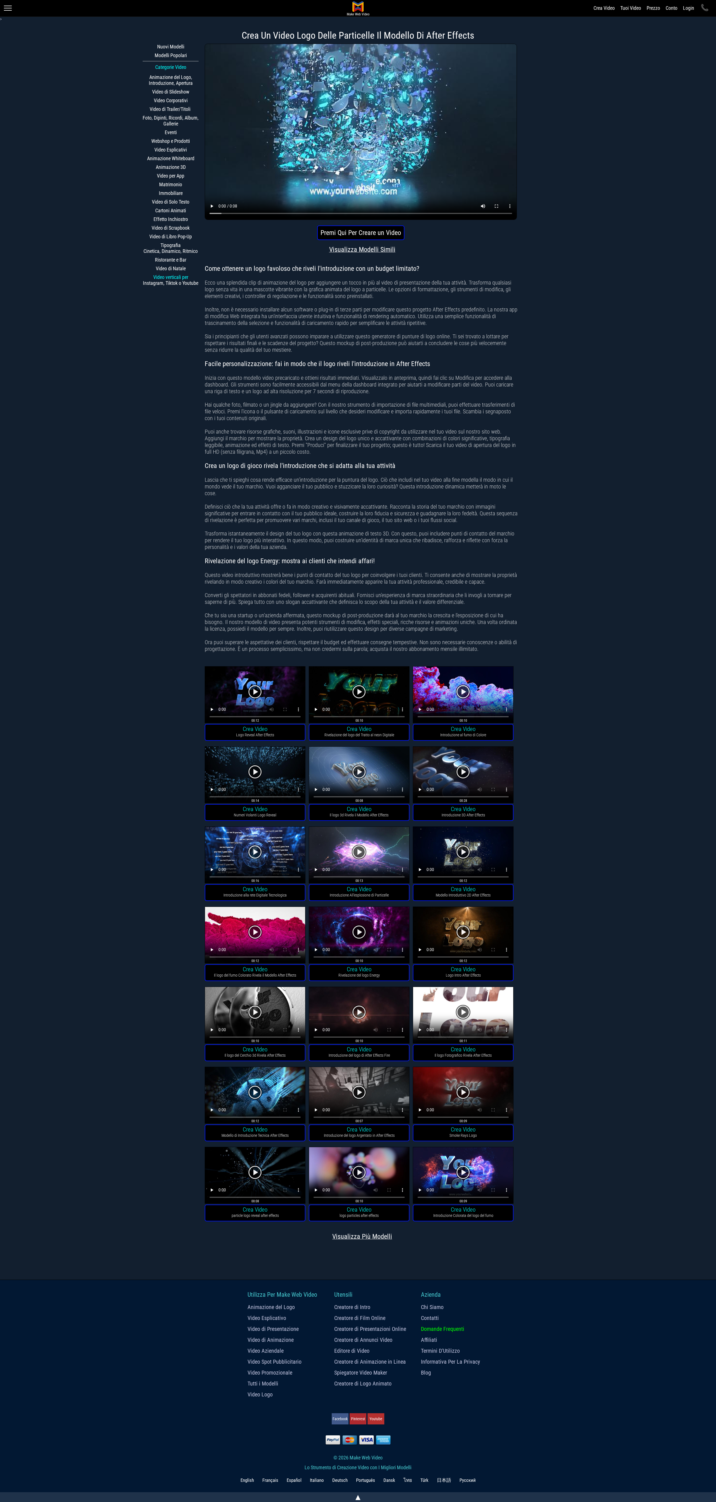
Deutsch (340, 1480)
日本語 (444, 1480)
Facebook (340, 1419)
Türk (424, 1480)
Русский (468, 1480)
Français (270, 1480)
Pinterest (358, 1419)
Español (294, 1480)
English (247, 1480)
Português (365, 1480)
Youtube (375, 1419)
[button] (255, 695)
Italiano (317, 1480)
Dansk (389, 1480)
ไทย (408, 1480)
